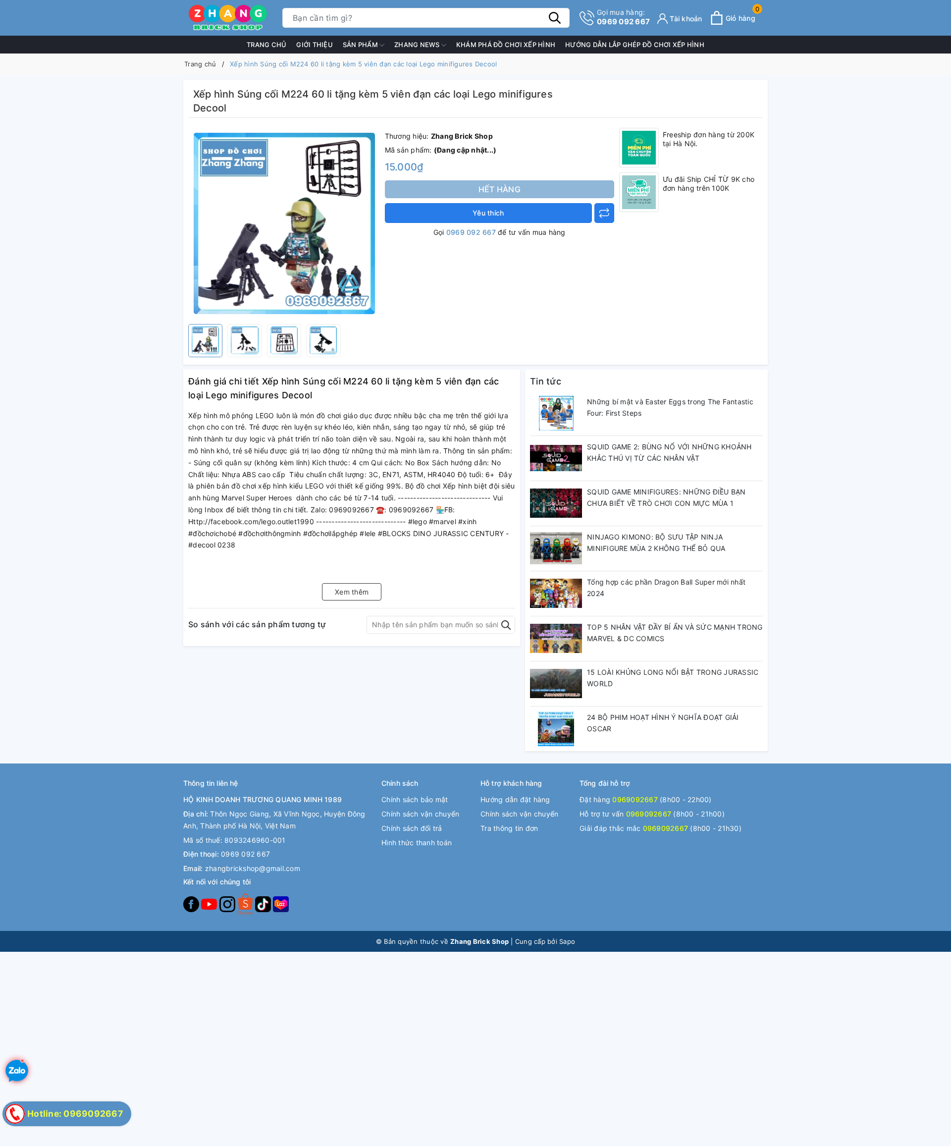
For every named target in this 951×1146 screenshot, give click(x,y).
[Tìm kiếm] (554, 17)
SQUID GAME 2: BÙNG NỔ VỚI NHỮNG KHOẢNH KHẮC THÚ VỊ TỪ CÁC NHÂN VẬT (669, 452)
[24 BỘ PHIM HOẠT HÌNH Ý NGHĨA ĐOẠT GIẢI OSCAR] (556, 728)
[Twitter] (246, 903)
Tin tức (545, 381)
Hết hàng (499, 189)
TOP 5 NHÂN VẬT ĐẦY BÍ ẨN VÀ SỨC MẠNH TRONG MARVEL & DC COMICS (675, 633)
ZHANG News (417, 45)
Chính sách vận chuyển (420, 814)
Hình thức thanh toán (416, 842)
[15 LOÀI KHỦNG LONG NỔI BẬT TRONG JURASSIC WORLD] (556, 683)
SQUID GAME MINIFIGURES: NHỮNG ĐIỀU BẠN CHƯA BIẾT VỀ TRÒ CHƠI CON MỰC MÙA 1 (666, 498)
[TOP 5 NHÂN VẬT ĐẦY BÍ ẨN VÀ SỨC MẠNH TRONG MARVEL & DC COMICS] (556, 638)
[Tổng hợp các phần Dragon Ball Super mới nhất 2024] (556, 593)
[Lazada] (281, 903)
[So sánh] (604, 213)
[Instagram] (228, 903)
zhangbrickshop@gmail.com (252, 868)
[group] (284, 223)
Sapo (567, 941)
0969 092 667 (623, 17)
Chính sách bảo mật (414, 799)
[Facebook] (192, 903)
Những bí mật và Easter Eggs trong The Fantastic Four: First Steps (670, 407)
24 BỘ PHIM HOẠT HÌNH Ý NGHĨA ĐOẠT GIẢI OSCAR (663, 723)
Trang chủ (266, 45)
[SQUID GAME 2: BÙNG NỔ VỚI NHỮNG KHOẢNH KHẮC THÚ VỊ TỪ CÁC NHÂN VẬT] (556, 458)
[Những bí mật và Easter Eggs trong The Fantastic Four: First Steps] (556, 413)
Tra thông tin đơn (509, 828)
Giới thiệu (314, 45)
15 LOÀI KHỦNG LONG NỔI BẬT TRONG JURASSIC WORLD (672, 678)
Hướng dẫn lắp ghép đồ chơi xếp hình (634, 45)
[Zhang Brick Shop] (227, 18)
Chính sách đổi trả (411, 828)
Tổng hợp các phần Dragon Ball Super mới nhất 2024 (666, 588)
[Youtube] (210, 903)
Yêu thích (488, 213)
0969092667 (635, 799)
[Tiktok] (264, 903)
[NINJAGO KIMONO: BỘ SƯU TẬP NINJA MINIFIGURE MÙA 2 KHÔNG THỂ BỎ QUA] (556, 548)
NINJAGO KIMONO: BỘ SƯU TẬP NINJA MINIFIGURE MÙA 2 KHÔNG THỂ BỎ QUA (656, 543)
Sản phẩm (361, 45)
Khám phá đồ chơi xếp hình (505, 45)
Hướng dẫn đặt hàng (515, 799)
